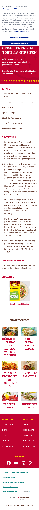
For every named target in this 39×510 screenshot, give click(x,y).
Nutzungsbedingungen (10, 491)
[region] (19, 23)
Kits (4, 435)
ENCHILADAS (28, 430)
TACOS (26, 424)
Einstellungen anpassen (19, 37)
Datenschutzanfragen (10, 487)
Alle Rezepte (29, 446)
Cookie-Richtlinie (9, 477)
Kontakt (5, 472)
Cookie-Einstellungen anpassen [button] (14, 482)
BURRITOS (27, 435)
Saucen (5, 440)
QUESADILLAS (29, 440)
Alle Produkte (8, 446)
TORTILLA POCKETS (10, 424)
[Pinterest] (30, 463)
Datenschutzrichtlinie (20, 472)
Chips (4, 430)
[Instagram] (23, 463)
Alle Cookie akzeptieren (19, 43)
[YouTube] (16, 463)
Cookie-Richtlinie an (21, 31)
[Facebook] (9, 463)
